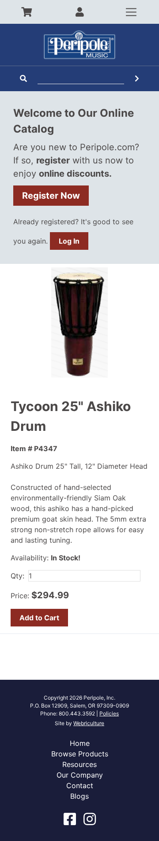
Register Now (51, 195)
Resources (79, 764)
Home (80, 743)
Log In (69, 241)
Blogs (79, 796)
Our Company (80, 775)
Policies (109, 713)
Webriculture (88, 723)
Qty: (17, 575)
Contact (79, 785)
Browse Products (79, 753)
